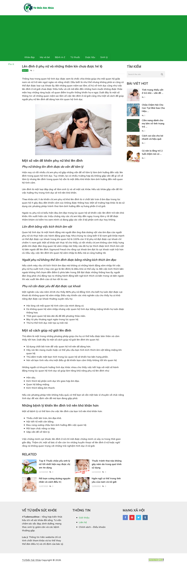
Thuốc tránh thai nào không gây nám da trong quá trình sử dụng (106, 464)
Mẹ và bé (45, 57)
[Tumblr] (145, 517)
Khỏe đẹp (30, 57)
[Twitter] (138, 517)
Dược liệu (90, 57)
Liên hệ (83, 522)
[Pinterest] (131, 517)
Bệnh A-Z (60, 57)
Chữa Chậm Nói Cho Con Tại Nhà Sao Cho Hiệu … (153, 108)
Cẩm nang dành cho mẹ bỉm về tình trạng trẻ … (153, 123)
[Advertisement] (93, 34)
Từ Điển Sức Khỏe (31, 560)
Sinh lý (104, 57)
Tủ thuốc (75, 57)
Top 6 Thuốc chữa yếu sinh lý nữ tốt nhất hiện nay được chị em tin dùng (54, 464)
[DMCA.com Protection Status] (156, 560)
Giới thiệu (84, 517)
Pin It (11, 64)
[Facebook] (125, 517)
